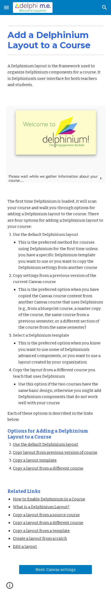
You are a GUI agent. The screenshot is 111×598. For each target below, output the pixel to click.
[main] (55, 40)
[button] (6, 7)
